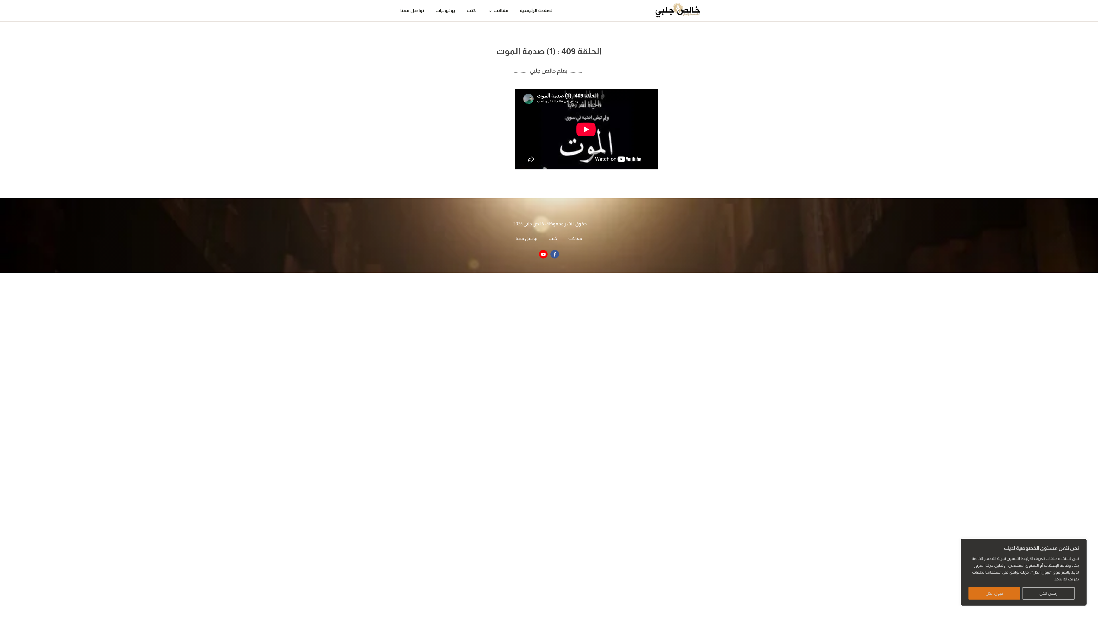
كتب (471, 10)
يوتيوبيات (445, 10)
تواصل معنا (412, 10)
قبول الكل (994, 593)
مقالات (501, 10)
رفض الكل (1048, 593)
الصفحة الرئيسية (537, 10)
